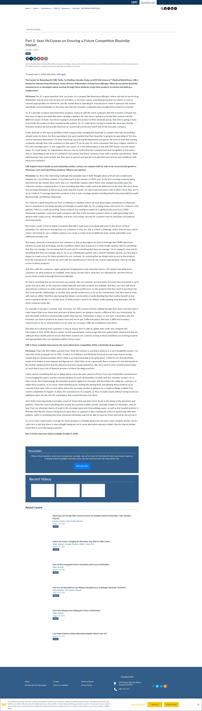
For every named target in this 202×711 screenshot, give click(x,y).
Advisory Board (87, 682)
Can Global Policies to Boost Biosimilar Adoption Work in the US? (80, 634)
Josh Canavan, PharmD (73, 590)
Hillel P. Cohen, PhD (87, 544)
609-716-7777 (124, 689)
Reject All (155, 704)
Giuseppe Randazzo (72, 544)
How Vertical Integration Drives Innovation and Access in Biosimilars (81, 565)
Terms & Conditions (60, 685)
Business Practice (33, 29)
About (27, 682)
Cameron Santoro (59, 521)
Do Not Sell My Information (35, 685)
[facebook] (27, 59)
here (63, 74)
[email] (42, 59)
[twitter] (31, 59)
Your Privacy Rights (138, 704)
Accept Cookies (171, 704)
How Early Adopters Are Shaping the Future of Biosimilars (77, 611)
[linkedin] (35, 59)
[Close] (198, 704)
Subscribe (75, 8)
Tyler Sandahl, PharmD (74, 521)
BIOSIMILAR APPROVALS (90, 8)
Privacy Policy (86, 685)
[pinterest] (38, 59)
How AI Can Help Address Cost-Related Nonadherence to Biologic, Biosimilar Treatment (89, 588)
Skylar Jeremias (58, 544)
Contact (56, 682)
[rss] (165, 686)
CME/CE (57, 8)
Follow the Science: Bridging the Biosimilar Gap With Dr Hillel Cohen (81, 541)
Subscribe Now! (82, 466)
